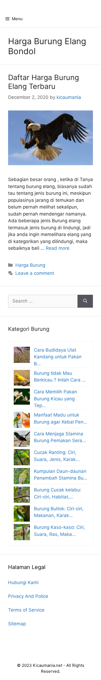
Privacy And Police (28, 596)
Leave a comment (34, 273)
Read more (57, 248)
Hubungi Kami (23, 582)
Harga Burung (30, 265)
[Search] (85, 301)
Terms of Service (26, 610)
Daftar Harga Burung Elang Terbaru (43, 82)
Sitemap (17, 623)
